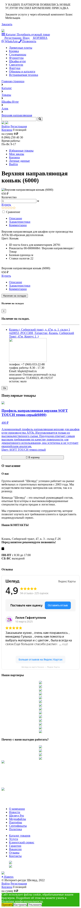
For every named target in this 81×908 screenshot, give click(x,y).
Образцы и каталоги (22, 71)
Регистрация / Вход (17, 37)
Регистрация (19, 126)
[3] (8, 208)
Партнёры (15, 822)
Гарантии (15, 845)
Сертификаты (18, 825)
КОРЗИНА (39, 37)
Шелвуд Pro (16, 815)
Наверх (8, 876)
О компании (17, 808)
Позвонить (28, 41)
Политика (15, 829)
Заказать (7, 24)
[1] (3, 208)
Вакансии (15, 849)
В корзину (34, 457)
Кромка (14, 51)
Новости (14, 812)
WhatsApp (11, 41)
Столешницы (17, 54)
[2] (5, 208)
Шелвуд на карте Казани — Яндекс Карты (40, 667)
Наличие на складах (14, 295)
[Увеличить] (28, 361)
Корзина (7, 129)
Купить (6, 204)
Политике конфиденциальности (22, 901)
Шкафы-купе (17, 61)
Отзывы (14, 852)
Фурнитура (16, 57)
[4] (11, 208)
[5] (14, 208)
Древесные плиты (20, 47)
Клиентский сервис (21, 842)
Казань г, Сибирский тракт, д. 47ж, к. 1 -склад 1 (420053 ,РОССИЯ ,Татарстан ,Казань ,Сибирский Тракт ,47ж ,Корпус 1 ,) (41, 333)
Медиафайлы (17, 819)
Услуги (13, 839)
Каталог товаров (19, 835)
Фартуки (14, 68)
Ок (4, 388)
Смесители (16, 64)
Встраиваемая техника (23, 74)
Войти (6, 126)
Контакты (15, 856)
